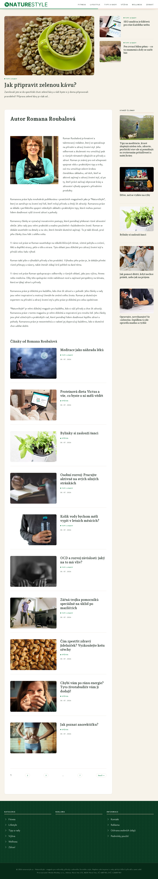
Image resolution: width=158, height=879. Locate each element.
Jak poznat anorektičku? (79, 724)
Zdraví (150, 4)
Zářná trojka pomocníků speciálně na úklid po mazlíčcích (79, 604)
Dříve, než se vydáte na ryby (135, 195)
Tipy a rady (110, 4)
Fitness (82, 4)
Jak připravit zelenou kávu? (40, 85)
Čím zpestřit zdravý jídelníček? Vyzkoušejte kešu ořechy (82, 645)
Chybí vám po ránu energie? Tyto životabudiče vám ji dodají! (82, 687)
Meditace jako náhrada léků (82, 350)
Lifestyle (95, 4)
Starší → (101, 775)
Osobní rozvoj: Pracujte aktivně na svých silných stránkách (79, 479)
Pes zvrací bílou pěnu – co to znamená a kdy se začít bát (138, 49)
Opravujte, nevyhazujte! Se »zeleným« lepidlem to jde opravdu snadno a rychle (135, 319)
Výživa (124, 4)
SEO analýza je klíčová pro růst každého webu (137, 23)
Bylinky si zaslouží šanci (79, 433)
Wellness (137, 4)
